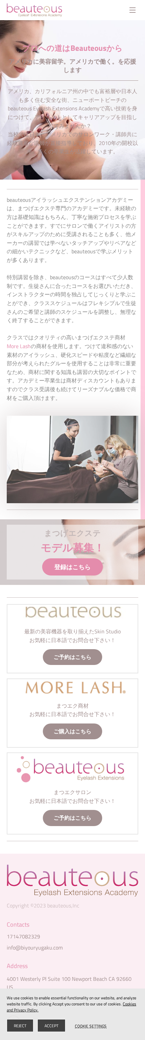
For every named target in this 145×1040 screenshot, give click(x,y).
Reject (20, 1026)
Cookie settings (91, 1025)
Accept (51, 1026)
